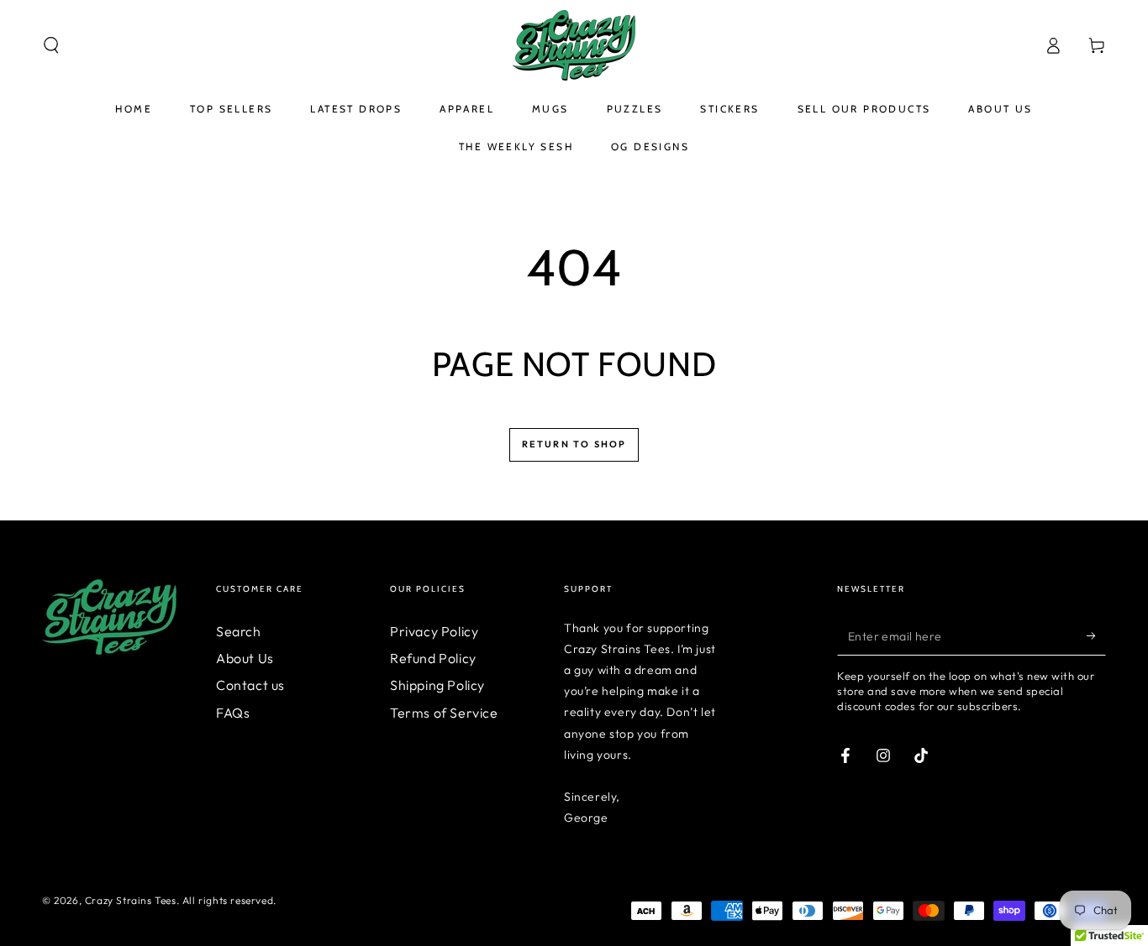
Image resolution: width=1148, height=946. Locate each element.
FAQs (233, 712)
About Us (245, 658)
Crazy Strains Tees (130, 900)
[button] (51, 45)
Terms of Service (444, 712)
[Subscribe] (1096, 636)
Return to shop (574, 444)
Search (238, 631)
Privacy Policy (434, 631)
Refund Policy (433, 658)
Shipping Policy (437, 685)
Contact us (250, 685)
